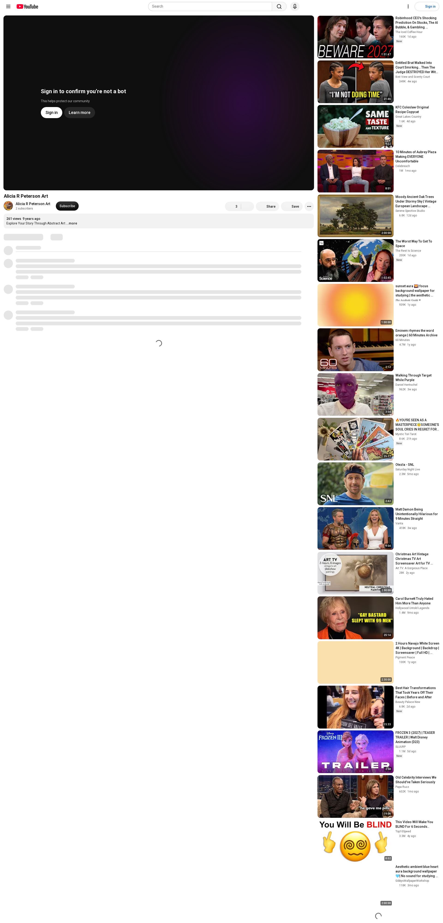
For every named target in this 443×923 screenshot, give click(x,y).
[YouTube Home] (27, 6)
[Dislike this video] (247, 206)
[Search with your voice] (294, 6)
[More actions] (309, 206)
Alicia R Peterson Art (33, 204)
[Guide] (8, 6)
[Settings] (408, 6)
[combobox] (211, 6)
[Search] (279, 6)
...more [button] (71, 223)
